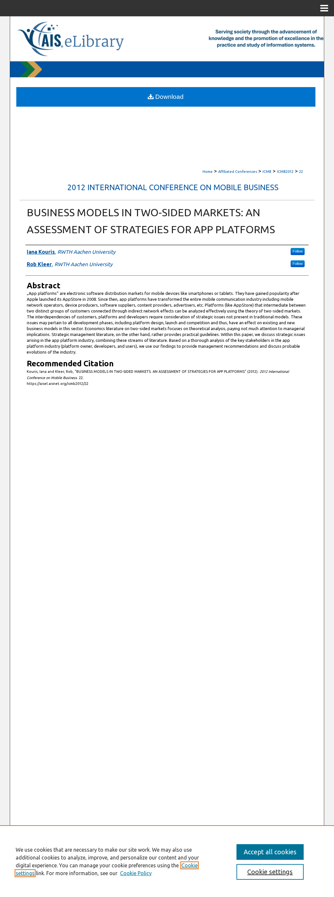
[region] (167, 861)
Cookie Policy (136, 873)
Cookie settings (270, 871)
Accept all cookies (270, 852)
